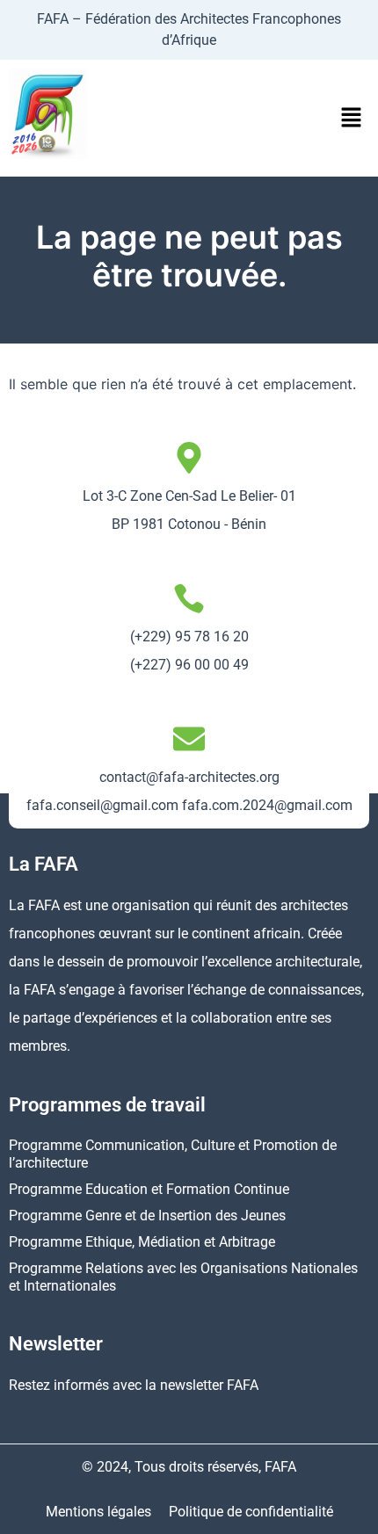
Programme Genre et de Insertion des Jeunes (147, 1215)
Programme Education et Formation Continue (149, 1189)
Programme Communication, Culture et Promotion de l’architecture (173, 1154)
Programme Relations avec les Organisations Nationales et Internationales (183, 1277)
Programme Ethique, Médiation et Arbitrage (142, 1242)
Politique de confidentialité (251, 1511)
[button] (351, 118)
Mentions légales (98, 1511)
